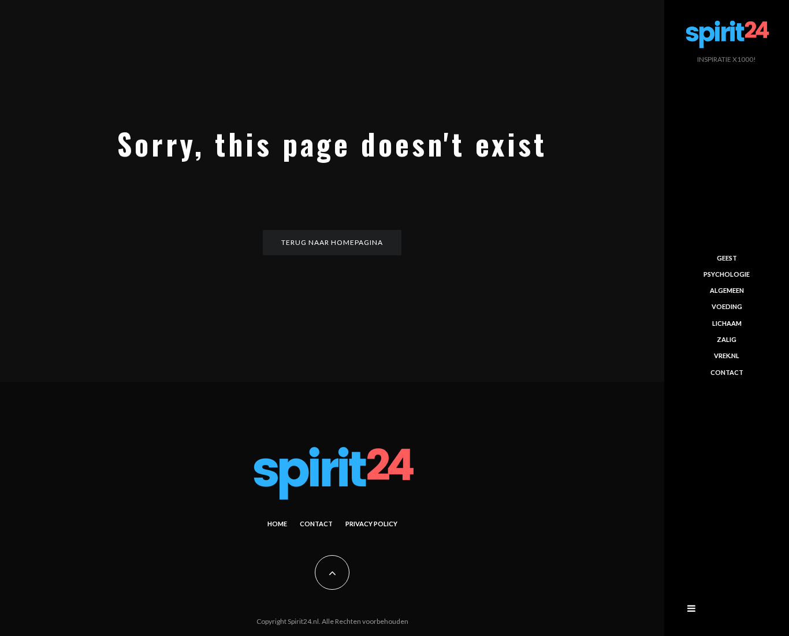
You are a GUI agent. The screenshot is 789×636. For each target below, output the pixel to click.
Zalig (726, 339)
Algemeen (727, 290)
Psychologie (727, 274)
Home (277, 523)
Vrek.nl (726, 355)
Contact (316, 523)
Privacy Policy (371, 523)
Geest (727, 257)
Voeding (727, 306)
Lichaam (727, 323)
